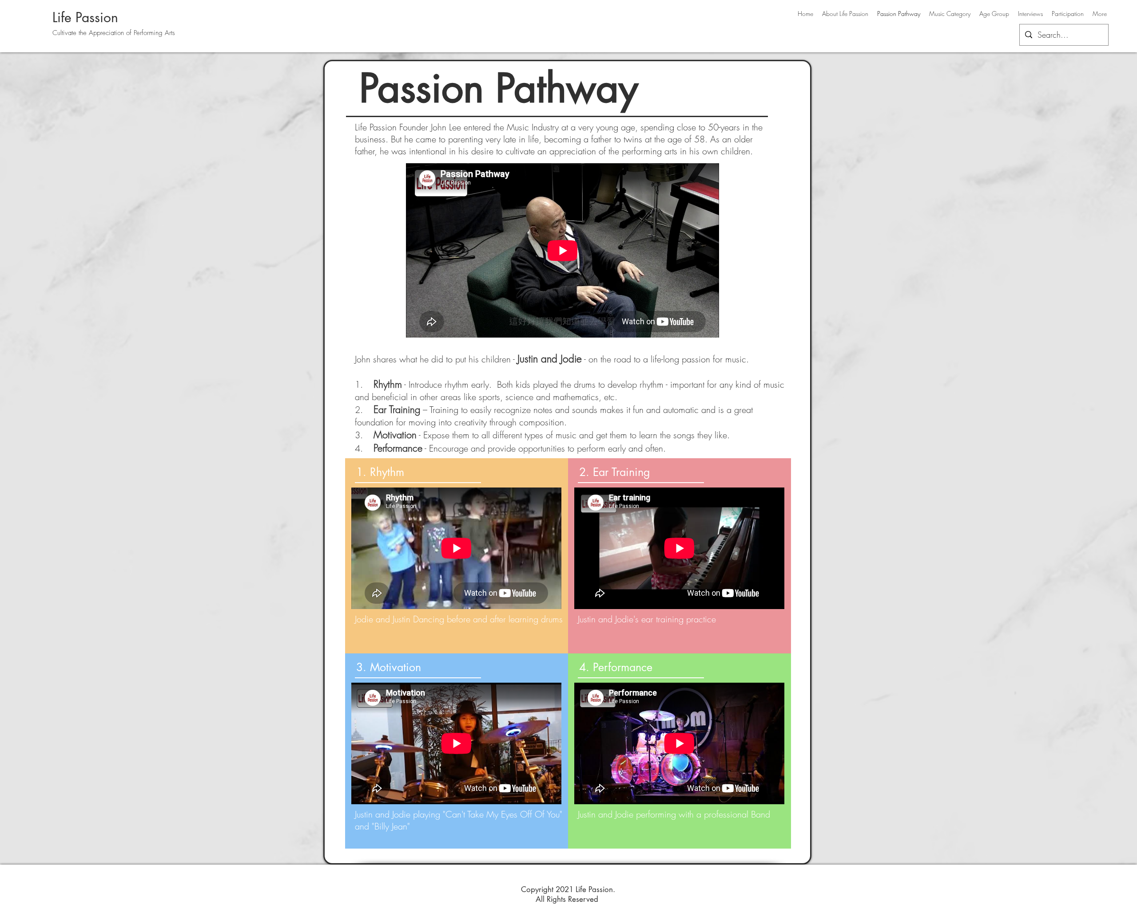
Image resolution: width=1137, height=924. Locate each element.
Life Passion (85, 17)
